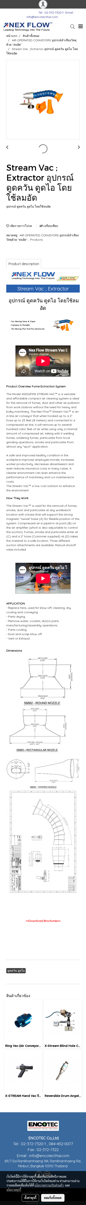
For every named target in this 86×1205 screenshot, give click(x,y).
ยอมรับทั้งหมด (53, 1198)
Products (36, 240)
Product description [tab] (24, 264)
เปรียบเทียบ (50, 226)
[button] (71, 26)
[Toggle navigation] (80, 26)
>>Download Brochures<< (43, 921)
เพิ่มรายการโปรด (20, 226)
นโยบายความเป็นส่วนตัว (49, 1185)
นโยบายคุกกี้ (13, 1189)
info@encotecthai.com (49, 1155)
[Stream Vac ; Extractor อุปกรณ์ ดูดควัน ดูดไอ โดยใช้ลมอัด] (43, 100)
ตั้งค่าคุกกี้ (30, 1198)
